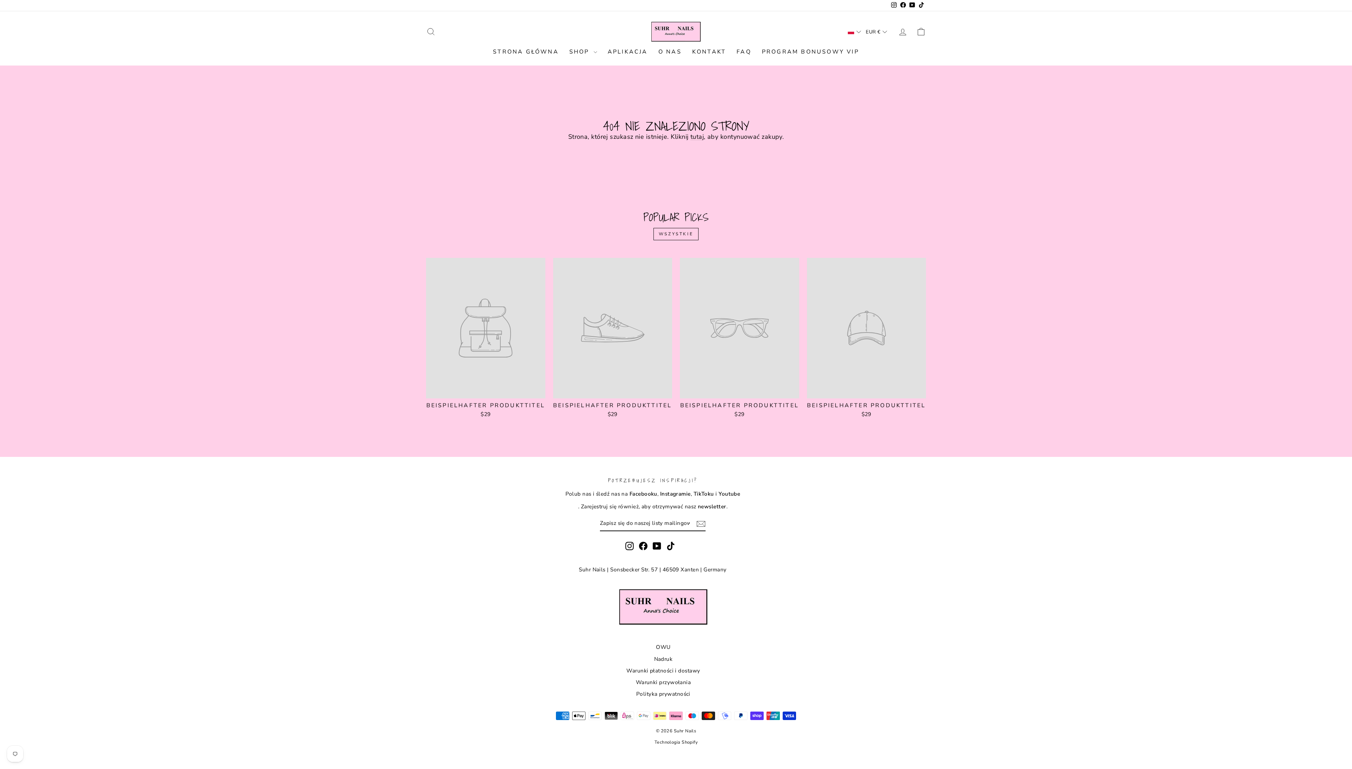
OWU (663, 647)
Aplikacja (628, 52)
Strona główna (526, 52)
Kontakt (709, 52)
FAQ (744, 52)
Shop (580, 52)
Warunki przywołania (663, 682)
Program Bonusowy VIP (810, 52)
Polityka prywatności (663, 693)
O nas (670, 52)
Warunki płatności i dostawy (663, 670)
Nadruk (663, 659)
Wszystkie (676, 234)
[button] (854, 31)
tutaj (697, 136)
